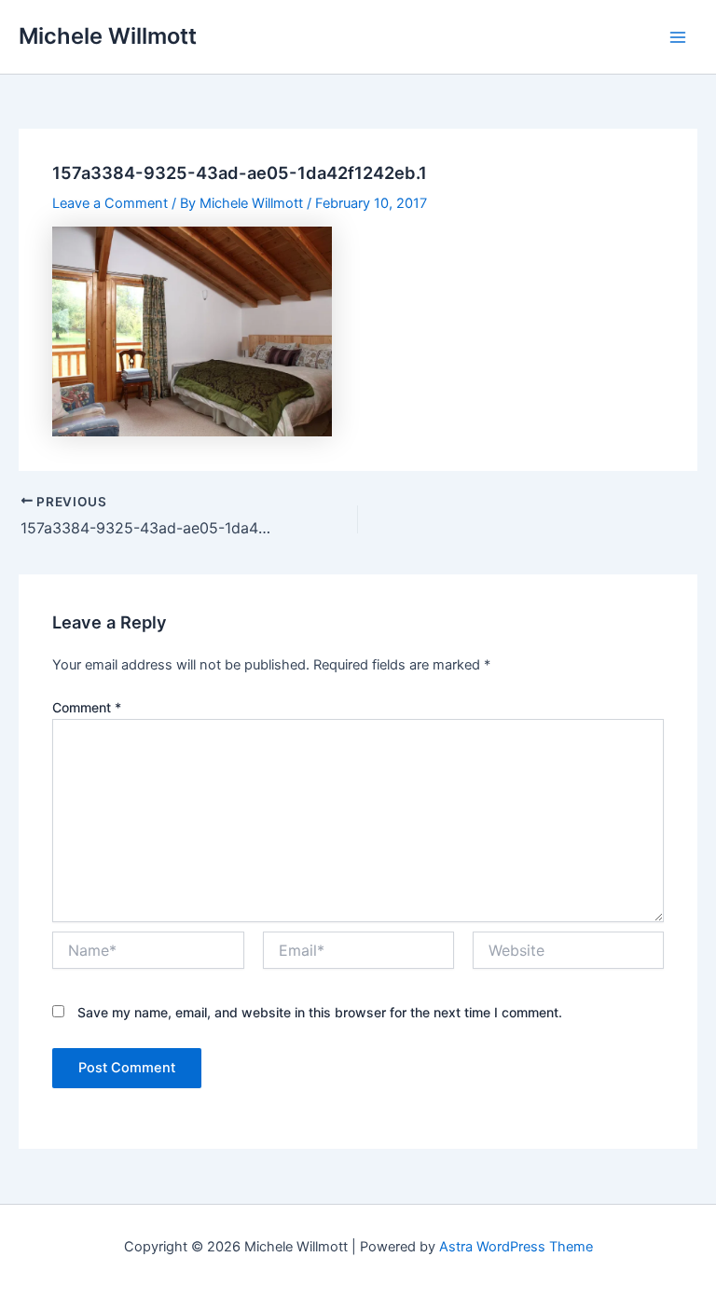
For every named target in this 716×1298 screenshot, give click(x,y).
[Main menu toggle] (677, 37)
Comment (86, 707)
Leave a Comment (110, 203)
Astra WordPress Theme (516, 1246)
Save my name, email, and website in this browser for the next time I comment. (319, 1012)
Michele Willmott (108, 35)
